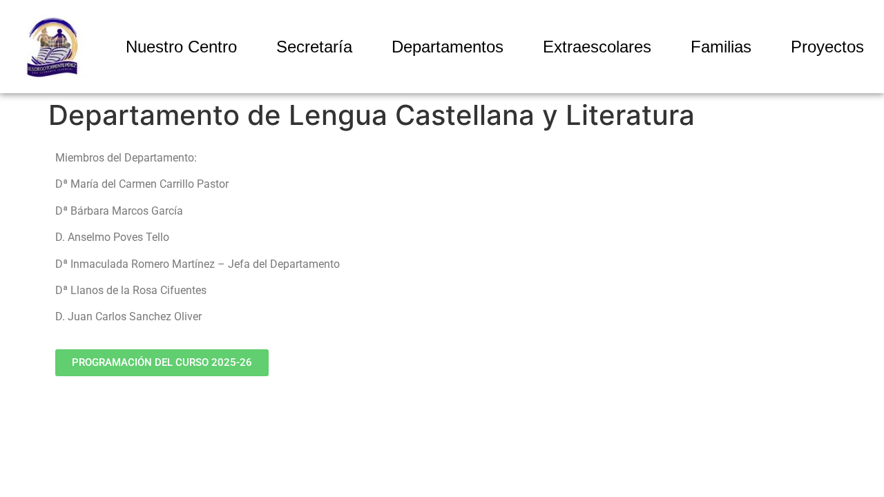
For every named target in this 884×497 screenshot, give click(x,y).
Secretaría (314, 46)
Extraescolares (597, 46)
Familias (721, 46)
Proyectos (827, 46)
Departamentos (447, 46)
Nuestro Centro (181, 46)
